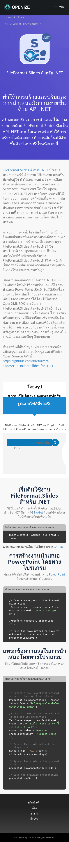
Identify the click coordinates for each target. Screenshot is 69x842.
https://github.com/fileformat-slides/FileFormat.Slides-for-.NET (28, 363)
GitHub (58, 547)
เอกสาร (33, 813)
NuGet (38, 512)
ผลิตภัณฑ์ (33, 802)
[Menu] (56, 7)
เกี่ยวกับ (33, 819)
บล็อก (34, 808)
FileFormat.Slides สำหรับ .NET (25, 170)
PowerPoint (57, 574)
